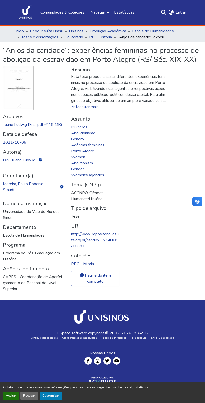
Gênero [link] (77, 139)
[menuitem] (99, 12)
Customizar (50, 395)
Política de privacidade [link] (114, 337)
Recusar (29, 395)
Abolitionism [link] (82, 163)
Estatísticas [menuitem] (124, 12)
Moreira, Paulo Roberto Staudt (23, 187)
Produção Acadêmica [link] (108, 31)
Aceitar (11, 395)
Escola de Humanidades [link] (153, 31)
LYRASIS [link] (140, 333)
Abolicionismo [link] (83, 133)
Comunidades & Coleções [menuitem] (62, 12)
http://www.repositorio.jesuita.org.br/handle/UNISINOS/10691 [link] (95, 240)
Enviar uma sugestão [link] (162, 337)
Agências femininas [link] (87, 145)
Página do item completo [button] (97, 278)
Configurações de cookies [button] (44, 337)
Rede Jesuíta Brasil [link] (46, 31)
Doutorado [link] (73, 37)
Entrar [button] (181, 12)
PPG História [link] (100, 37)
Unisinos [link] (76, 31)
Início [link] (20, 31)
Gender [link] (77, 169)
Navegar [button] (97, 12)
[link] (34, 125)
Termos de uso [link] (138, 337)
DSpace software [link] (72, 333)
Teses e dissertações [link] (40, 37)
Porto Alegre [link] (82, 151)
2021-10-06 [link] (14, 142)
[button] (26, 12)
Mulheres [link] (79, 127)
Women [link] (78, 157)
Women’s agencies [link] (87, 175)
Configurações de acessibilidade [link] (79, 337)
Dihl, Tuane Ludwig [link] (19, 160)
